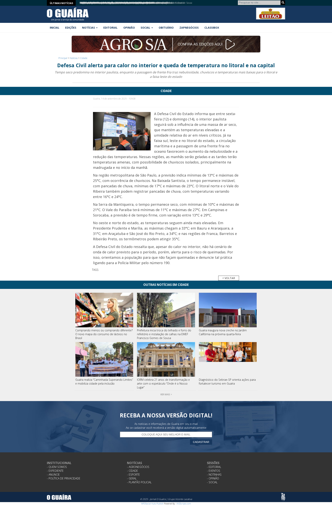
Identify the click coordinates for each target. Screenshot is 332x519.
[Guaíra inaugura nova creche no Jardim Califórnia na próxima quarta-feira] (228, 310)
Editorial (110, 27)
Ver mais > (166, 394)
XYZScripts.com (184, 503)
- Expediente (55, 471)
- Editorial (214, 467)
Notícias (74, 58)
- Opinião (213, 478)
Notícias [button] (89, 27)
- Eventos (213, 471)
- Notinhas (214, 474)
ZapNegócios (189, 27)
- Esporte (133, 474)
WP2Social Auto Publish (152, 503)
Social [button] (146, 27)
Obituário (166, 27)
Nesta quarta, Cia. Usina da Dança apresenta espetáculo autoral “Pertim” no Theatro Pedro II (127, 2)
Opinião (129, 27)
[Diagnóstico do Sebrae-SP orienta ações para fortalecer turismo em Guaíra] (228, 359)
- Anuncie (53, 474)
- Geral (132, 478)
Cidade (83, 58)
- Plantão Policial (139, 482)
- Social (212, 482)
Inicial (54, 27)
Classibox (211, 27)
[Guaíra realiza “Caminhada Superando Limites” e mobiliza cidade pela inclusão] (104, 359)
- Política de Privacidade (63, 478)
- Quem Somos (57, 467)
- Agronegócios (138, 467)
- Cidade (132, 471)
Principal (62, 58)
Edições (70, 27)
